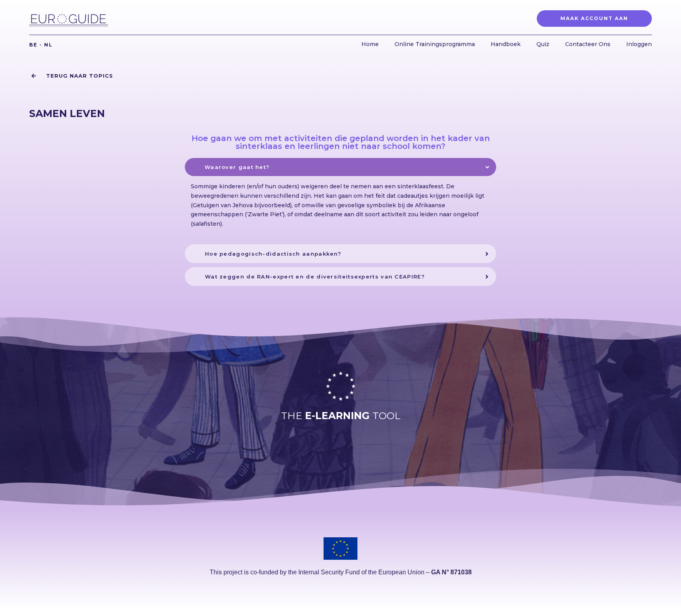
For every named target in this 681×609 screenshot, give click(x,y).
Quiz (542, 44)
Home (370, 44)
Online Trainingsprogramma (434, 44)
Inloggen (639, 44)
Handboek (506, 44)
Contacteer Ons (587, 44)
